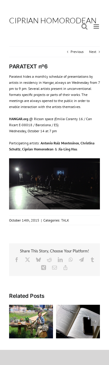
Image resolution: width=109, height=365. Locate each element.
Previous (77, 51)
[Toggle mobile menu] (97, 26)
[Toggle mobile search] (84, 26)
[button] (13, 321)
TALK (65, 220)
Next (92, 51)
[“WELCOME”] (31, 307)
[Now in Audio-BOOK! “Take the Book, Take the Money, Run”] (78, 307)
